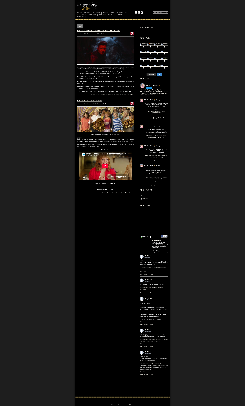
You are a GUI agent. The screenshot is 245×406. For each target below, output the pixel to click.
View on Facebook (144, 274)
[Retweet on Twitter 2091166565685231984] (149, 141)
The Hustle (124, 94)
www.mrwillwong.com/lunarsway (152, 363)
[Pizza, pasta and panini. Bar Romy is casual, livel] (150, 61)
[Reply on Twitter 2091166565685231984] (145, 141)
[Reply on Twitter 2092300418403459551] (145, 121)
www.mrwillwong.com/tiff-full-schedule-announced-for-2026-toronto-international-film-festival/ (154, 340)
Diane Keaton (107, 192)
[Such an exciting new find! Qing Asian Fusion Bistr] (164, 61)
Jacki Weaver (116, 192)
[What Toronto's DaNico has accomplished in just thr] (150, 54)
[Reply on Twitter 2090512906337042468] (145, 182)
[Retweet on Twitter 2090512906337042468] (149, 182)
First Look (79, 12)
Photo (144, 271)
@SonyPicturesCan (151, 132)
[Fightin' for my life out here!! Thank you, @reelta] (143, 54)
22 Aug (158, 126)
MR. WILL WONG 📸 (149, 100)
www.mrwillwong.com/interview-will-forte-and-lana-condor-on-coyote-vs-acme (153, 268)
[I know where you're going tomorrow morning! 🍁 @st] (150, 46)
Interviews (120, 12)
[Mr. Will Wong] (146, 237)
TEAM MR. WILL (120, 14)
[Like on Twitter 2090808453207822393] (152, 160)
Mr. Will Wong (149, 256)
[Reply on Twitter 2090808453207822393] (145, 160)
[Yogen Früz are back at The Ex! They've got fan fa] (157, 46)
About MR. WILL (80, 16)
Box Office (105, 12)
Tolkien (132, 94)
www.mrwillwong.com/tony (146, 312)
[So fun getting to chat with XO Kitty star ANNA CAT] (143, 61)
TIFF (93, 12)
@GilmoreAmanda (156, 172)
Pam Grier (125, 192)
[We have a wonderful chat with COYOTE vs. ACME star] (157, 61)
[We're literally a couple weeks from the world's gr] (164, 46)
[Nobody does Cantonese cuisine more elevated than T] (143, 68)
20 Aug (158, 165)
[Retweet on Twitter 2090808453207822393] (149, 160)
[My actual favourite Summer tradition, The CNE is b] (164, 54)
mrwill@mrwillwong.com (132, 404)
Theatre (112, 12)
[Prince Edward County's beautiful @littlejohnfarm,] (157, 68)
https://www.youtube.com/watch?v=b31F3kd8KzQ (156, 112)
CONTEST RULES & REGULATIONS (106, 14)
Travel (78, 14)
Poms (117, 94)
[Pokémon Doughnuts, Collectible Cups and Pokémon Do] (150, 68)
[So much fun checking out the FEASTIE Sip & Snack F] (157, 54)
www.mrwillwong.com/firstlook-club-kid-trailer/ (151, 287)
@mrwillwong (144, 198)
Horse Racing (92, 14)
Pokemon (110, 94)
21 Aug (158, 146)
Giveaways (87, 12)
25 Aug (158, 100)
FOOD (126, 12)
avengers (94, 94)
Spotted (84, 14)
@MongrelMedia (157, 118)
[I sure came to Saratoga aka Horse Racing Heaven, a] (143, 46)
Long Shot (102, 94)
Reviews (98, 13)
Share (151, 274)
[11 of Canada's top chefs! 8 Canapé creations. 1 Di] (164, 68)
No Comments (106, 34)
